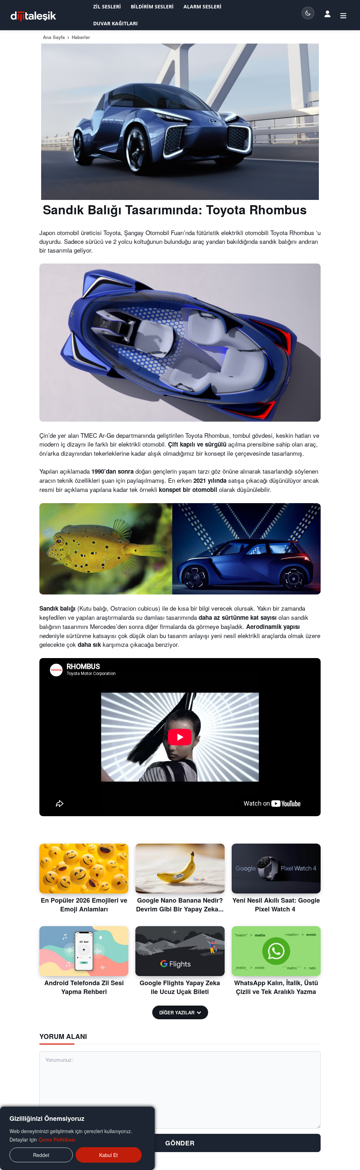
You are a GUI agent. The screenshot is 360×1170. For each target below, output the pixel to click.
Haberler (81, 37)
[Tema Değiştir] (308, 13)
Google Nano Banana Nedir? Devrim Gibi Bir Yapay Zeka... (180, 905)
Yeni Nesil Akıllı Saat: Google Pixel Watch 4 (276, 905)
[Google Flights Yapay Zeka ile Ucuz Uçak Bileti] (179, 951)
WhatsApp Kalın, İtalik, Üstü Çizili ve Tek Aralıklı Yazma (276, 987)
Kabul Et (108, 1154)
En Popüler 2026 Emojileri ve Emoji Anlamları (84, 905)
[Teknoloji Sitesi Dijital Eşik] (33, 16)
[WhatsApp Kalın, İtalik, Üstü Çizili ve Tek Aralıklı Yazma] (276, 951)
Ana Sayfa (54, 37)
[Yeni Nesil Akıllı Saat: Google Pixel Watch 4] (276, 868)
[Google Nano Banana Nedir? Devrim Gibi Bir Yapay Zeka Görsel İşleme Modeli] (179, 868)
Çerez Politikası (57, 1139)
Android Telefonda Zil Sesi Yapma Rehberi (84, 987)
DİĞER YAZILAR (176, 1012)
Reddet (41, 1154)
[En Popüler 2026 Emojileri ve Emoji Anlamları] (83, 868)
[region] (77, 1138)
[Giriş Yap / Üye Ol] (327, 14)
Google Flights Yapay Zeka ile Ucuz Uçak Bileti (180, 987)
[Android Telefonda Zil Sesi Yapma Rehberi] (83, 951)
